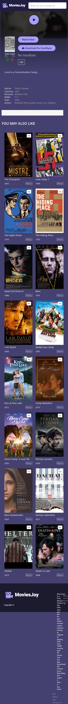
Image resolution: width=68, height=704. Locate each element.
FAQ (54, 699)
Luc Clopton (49, 102)
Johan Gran (36, 102)
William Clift (21, 94)
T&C (54, 694)
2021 (17, 99)
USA (17, 91)
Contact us (56, 702)
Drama (25, 88)
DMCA (54, 697)
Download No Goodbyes (38, 48)
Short (17, 88)
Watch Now (28, 39)
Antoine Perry (22, 102)
